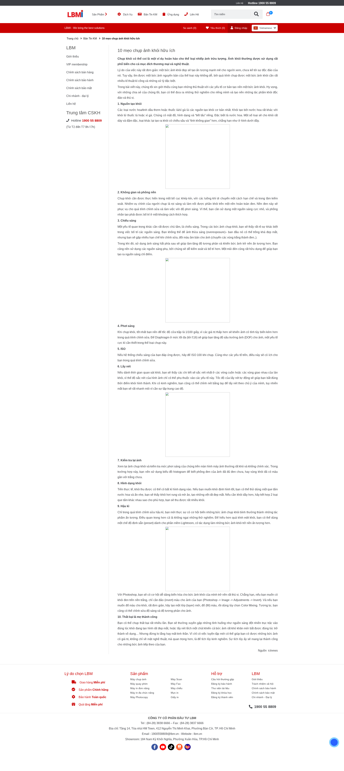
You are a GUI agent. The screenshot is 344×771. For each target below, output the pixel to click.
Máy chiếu (176, 688)
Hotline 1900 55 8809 (262, 3)
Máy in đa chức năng (142, 692)
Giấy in (175, 697)
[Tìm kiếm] (256, 13)
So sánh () (189, 28)
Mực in (174, 692)
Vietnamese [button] (265, 28)
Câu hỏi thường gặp (222, 679)
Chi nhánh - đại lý (77, 95)
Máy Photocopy (139, 697)
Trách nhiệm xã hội (262, 683)
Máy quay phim (139, 683)
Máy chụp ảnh (138, 679)
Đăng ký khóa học (221, 692)
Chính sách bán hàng (80, 72)
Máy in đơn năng (139, 688)
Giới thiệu (72, 56)
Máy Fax (176, 683)
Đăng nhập (240, 28)
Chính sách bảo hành (80, 80)
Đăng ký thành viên (222, 697)
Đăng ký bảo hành (221, 683)
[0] (268, 14)
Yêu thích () (217, 28)
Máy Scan (176, 679)
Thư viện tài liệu (220, 688)
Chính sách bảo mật (79, 88)
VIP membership (76, 64)
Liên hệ (239, 3)
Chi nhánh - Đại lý (262, 697)
